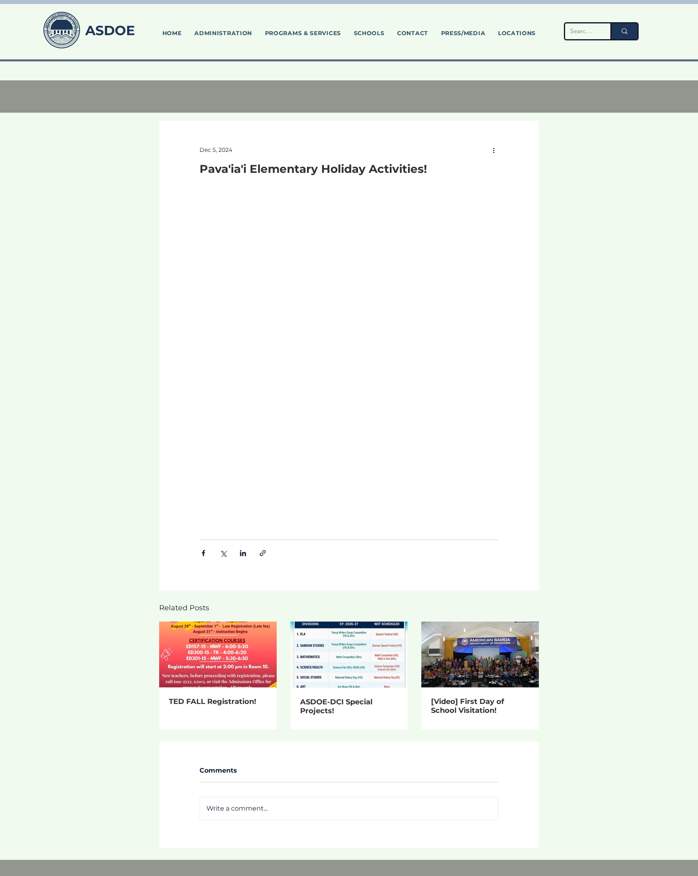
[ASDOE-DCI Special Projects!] (349, 655)
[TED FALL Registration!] (218, 654)
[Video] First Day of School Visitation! (467, 706)
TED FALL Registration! (212, 701)
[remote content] (349, 358)
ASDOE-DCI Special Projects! (336, 706)
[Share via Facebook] (203, 553)
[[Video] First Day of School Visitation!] (480, 654)
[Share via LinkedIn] (243, 553)
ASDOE (110, 30)
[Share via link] (263, 553)
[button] (303, 33)
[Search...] (623, 31)
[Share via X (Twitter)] (223, 553)
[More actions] (493, 150)
